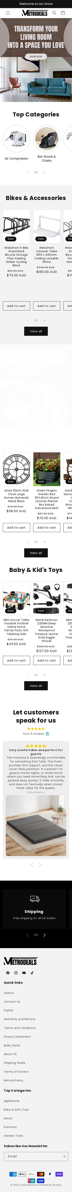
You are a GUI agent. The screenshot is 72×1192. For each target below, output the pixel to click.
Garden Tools (13, 1136)
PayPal (8, 1010)
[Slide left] (27, 172)
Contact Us (12, 1002)
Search (9, 993)
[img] (36, 728)
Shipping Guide (14, 1063)
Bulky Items (12, 1045)
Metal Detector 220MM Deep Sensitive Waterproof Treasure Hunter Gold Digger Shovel (46, 630)
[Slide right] (44, 172)
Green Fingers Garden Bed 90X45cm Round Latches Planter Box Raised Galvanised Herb (47, 499)
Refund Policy (13, 1080)
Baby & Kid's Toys (16, 1110)
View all (36, 331)
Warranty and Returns (20, 1019)
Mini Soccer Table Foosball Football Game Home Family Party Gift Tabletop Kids (16, 627)
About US (10, 1054)
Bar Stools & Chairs (47, 159)
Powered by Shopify (50, 1184)
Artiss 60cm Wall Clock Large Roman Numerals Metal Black (16, 496)
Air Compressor (16, 159)
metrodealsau (29, 1184)
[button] (7, 13)
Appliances (12, 1101)
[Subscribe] (64, 1156)
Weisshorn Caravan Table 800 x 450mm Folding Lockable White (47, 255)
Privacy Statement (17, 1037)
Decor (8, 1118)
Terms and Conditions (20, 1028)
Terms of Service (16, 1072)
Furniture (10, 1127)
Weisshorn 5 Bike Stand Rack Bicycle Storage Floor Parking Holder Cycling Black (16, 256)
